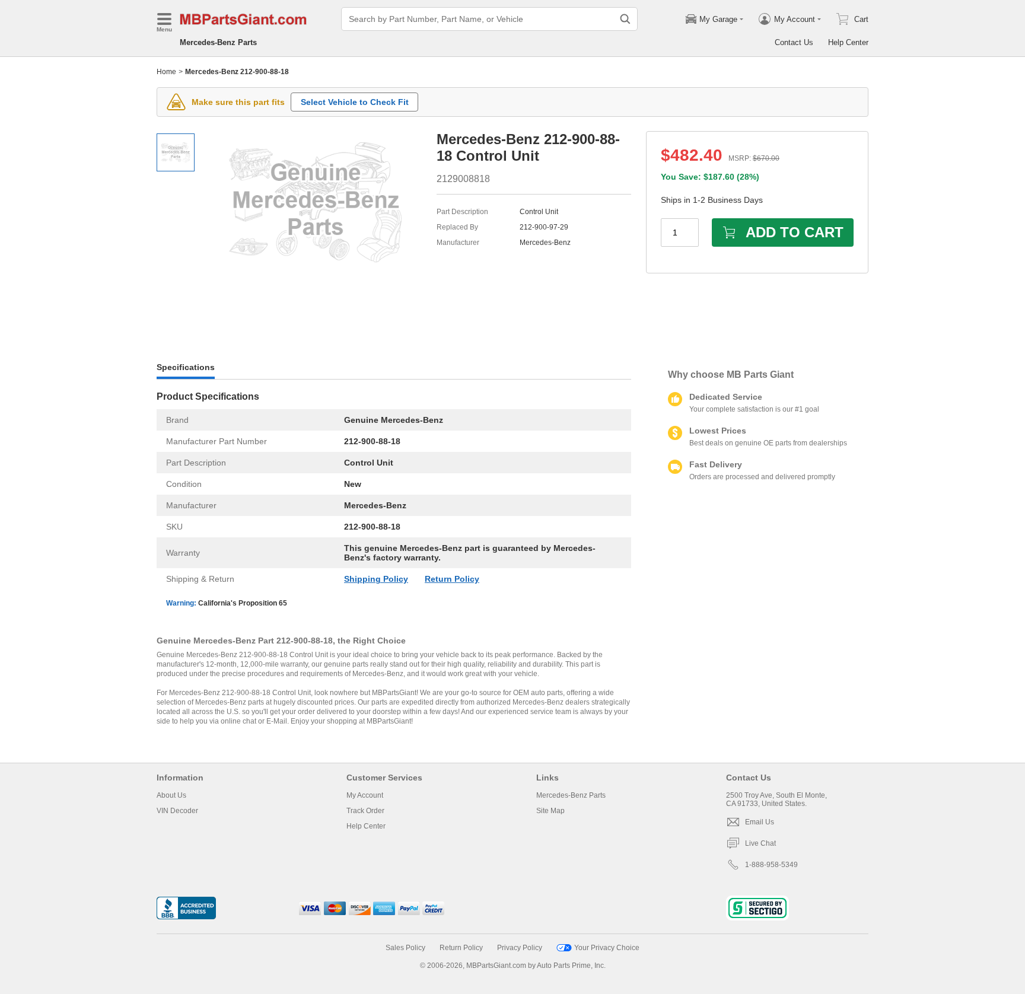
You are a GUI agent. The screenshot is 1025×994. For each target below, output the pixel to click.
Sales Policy (405, 948)
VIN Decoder (177, 811)
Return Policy (452, 579)
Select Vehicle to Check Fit (355, 102)
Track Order (365, 811)
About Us (171, 795)
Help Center (848, 42)
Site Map (550, 811)
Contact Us (794, 42)
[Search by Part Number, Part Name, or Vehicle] (625, 19)
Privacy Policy (519, 948)
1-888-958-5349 (771, 865)
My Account (364, 795)
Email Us (759, 822)
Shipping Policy (376, 579)
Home (166, 72)
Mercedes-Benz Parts (218, 42)
